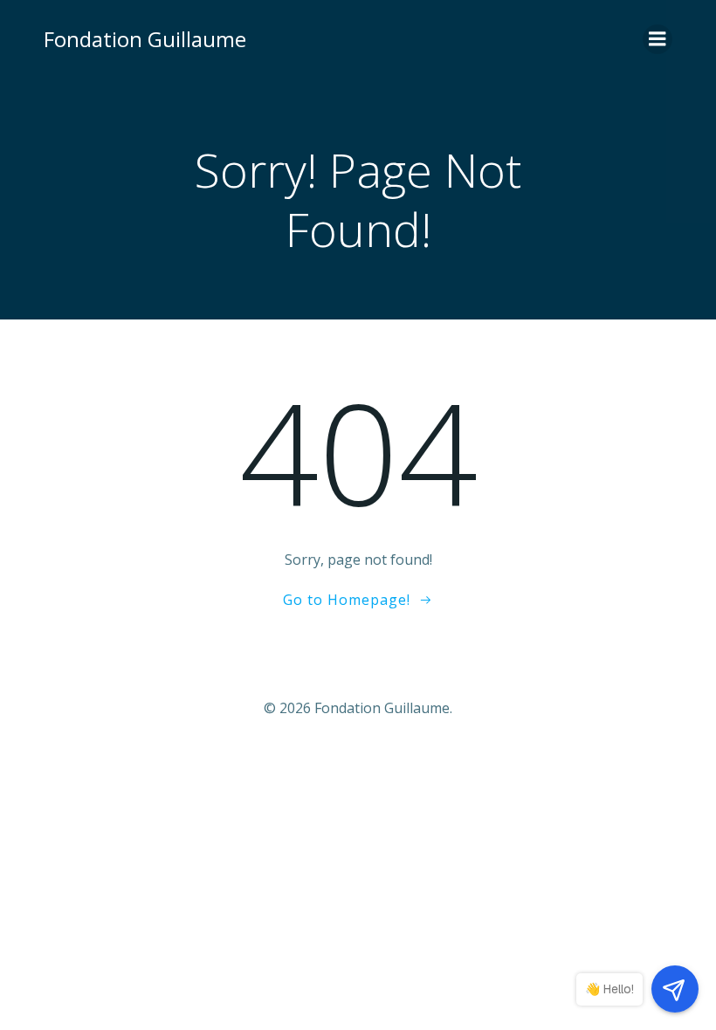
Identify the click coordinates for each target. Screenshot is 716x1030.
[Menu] (657, 39)
